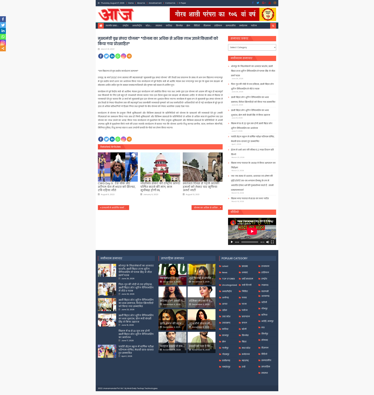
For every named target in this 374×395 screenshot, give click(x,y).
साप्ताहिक (265, 366)
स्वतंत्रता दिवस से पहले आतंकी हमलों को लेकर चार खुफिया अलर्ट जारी (201, 187)
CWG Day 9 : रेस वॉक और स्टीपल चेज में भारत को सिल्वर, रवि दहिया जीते (117, 187)
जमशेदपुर (226, 366)
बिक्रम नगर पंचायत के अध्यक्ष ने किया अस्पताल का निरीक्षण (253, 165)
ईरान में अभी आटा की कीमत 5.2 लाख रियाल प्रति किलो (252, 152)
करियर (169, 25)
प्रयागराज (246, 316)
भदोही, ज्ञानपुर (267, 321)
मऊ (263, 327)
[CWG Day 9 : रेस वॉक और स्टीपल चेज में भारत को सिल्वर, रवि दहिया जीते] (118, 167)
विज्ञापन (207, 25)
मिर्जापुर (264, 333)
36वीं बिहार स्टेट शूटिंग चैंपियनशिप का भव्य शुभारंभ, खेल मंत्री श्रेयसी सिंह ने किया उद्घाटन (250, 112)
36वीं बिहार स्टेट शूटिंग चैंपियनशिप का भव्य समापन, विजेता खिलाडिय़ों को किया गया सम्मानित (253, 99)
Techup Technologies (147, 388)
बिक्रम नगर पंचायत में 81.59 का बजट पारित (250, 198)
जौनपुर (264, 308)
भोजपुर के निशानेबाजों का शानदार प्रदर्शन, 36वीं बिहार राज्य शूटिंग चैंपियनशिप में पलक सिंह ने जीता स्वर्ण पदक (253, 71)
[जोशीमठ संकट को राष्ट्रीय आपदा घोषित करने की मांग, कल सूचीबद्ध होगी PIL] (160, 167)
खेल (188, 25)
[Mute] (267, 242)
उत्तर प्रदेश (226, 316)
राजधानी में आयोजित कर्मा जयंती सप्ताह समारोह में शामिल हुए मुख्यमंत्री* (115, 207)
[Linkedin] (112, 56)
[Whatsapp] (117, 56)
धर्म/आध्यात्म (247, 278)
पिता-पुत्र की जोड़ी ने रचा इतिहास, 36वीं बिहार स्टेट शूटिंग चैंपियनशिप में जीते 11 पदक (252, 86)
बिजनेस (179, 25)
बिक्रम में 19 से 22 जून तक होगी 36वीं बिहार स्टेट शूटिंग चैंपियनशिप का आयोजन (251, 126)
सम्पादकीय (231, 25)
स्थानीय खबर (111, 25)
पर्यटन (254, 25)
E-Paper (182, 3)
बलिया (264, 314)
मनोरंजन (243, 25)
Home (131, 3)
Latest (225, 266)
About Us (141, 3)
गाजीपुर (225, 347)
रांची (243, 366)
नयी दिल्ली (246, 285)
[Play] (231, 242)
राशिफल (218, 25)
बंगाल (244, 322)
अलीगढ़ (225, 297)
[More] (129, 56)
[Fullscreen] (272, 242)
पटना (244, 303)
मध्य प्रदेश (246, 347)
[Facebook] (100, 56)
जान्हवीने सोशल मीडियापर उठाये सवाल (210, 323)
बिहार (244, 341)
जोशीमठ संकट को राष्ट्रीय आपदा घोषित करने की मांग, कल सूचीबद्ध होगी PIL (160, 187)
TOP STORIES (228, 278)
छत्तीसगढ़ (226, 360)
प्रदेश (148, 25)
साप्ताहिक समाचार (172, 258)
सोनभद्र (264, 340)
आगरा (224, 303)
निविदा (245, 291)
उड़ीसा (224, 310)
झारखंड (245, 266)
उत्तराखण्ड (226, 322)
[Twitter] (106, 56)
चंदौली (264, 302)
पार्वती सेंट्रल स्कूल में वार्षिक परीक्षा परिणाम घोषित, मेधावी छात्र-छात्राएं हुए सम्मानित (252, 139)
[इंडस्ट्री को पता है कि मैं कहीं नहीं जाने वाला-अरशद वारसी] (201, 340)
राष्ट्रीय (125, 25)
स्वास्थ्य (159, 25)
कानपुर (225, 335)
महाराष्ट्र (245, 360)
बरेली (244, 329)
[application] (252, 231)
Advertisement (155, 3)
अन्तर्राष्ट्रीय (137, 25)
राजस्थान (265, 266)
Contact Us (170, 3)
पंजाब (244, 297)
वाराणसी (265, 291)
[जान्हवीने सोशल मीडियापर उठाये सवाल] (201, 319)
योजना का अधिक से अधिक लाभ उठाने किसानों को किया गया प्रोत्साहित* (208, 207)
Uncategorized (229, 285)
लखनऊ (265, 285)
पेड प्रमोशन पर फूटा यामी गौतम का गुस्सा (182, 278)
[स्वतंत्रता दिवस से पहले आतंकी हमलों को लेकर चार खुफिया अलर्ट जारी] (203, 167)
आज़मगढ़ (265, 296)
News (224, 272)
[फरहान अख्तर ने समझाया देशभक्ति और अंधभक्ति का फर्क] (172, 341)
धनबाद (245, 272)
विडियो (197, 25)
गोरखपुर (225, 354)
